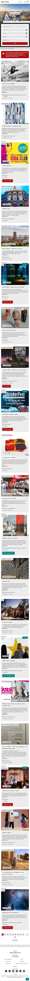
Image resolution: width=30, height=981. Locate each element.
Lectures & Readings (7, 435)
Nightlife (4, 143)
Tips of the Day (7, 21)
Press (22, 959)
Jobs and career (8, 961)
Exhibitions (4, 226)
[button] (22, 2)
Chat (27, 979)
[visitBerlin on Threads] (10, 971)
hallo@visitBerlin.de (15, 952)
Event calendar (15, 13)
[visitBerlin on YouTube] (13, 971)
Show (3, 890)
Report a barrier (25, 975)
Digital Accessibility (18, 975)
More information (8, 553)
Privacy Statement (10, 975)
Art (2, 264)
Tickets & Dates (8, 180)
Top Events (14, 21)
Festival (4, 392)
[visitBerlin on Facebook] (6, 971)
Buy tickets (6, 386)
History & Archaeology (7, 308)
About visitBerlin (8, 959)
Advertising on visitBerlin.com (22, 963)
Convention (22, 961)
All (1, 21)
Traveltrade (8, 963)
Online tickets (6, 40)
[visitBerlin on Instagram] (17, 971)
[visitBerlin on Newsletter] (24, 971)
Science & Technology (7, 186)
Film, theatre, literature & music (10, 724)
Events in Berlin (15, 11)
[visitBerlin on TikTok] (20, 971)
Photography (5, 61)
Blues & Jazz (5, 768)
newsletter (16, 956)
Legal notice (3, 975)
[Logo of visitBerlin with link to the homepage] (4, 2)
